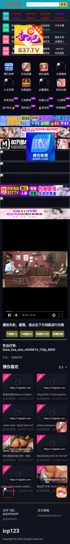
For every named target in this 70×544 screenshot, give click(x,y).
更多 (61, 367)
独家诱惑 (16, 53)
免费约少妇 (42, 334)
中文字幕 (59, 25)
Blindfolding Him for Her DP (52, 455)
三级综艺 (45, 41)
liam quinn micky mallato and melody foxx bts (28, 486)
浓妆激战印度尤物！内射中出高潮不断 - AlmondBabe (32, 455)
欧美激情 (45, 29)
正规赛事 (26, 100)
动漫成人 (59, 41)
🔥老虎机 (43, 107)
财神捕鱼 (61, 107)
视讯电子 (26, 107)
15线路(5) (26, 334)
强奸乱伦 (45, 37)
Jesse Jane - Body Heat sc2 (18, 425)
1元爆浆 (61, 100)
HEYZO (59, 48)
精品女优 (59, 37)
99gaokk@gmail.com (49, 515)
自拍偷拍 (45, 25)
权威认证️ (44, 100)
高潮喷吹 (45, 53)
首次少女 (30, 53)
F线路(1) (12, 334)
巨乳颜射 (59, 53)
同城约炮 (58, 334)
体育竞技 (9, 100)
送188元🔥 (9, 107)
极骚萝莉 (45, 48)
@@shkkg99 (10, 518)
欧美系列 (17, 357)
